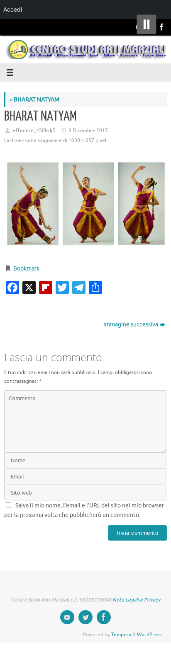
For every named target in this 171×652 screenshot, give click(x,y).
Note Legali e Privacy (136, 599)
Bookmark (26, 268)
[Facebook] (161, 27)
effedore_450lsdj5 (34, 130)
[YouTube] (67, 617)
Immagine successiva (130, 324)
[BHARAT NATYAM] (85, 205)
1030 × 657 (81, 140)
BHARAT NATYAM (34, 99)
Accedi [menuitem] (12, 9)
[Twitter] (85, 617)
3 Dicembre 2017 (88, 130)
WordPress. (150, 634)
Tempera (121, 634)
